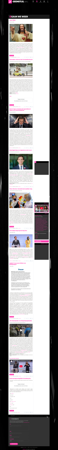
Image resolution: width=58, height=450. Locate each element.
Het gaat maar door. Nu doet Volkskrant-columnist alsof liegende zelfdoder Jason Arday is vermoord (41, 221)
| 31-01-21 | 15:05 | (17, 318)
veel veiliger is (14, 345)
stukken (12, 393)
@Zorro (10, 57)
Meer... (36, 238)
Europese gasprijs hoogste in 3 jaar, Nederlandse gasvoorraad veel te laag (41, 218)
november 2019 (13, 401)
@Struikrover (11, 106)
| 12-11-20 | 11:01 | (16, 412)
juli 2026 (36, 235)
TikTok (30, 48)
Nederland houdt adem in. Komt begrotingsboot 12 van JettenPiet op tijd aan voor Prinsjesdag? (41, 223)
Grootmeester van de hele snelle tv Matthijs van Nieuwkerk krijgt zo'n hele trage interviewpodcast (41, 226)
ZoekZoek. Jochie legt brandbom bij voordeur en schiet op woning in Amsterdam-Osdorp (41, 228)
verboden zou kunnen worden (24, 295)
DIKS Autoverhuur (35, 447)
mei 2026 (36, 237)
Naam (11, 435)
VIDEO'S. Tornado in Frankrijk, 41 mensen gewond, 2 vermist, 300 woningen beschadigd (41, 224)
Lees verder (11, 55)
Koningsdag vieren (25, 256)
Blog (31, 447)
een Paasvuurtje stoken (14, 256)
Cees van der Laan (27, 294)
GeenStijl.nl (24, 449)
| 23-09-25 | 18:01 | (15, 57)
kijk (21, 350)
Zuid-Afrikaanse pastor (20, 47)
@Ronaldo (10, 412)
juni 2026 (36, 236)
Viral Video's (25, 447)
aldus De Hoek (28, 135)
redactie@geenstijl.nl (26, 422)
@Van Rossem (11, 318)
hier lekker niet (24, 350)
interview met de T (23, 214)
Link (10, 431)
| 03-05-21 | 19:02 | (17, 186)
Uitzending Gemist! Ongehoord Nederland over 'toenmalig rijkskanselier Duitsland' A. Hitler (41, 220)
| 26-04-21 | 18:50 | (17, 228)
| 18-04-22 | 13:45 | (17, 106)
